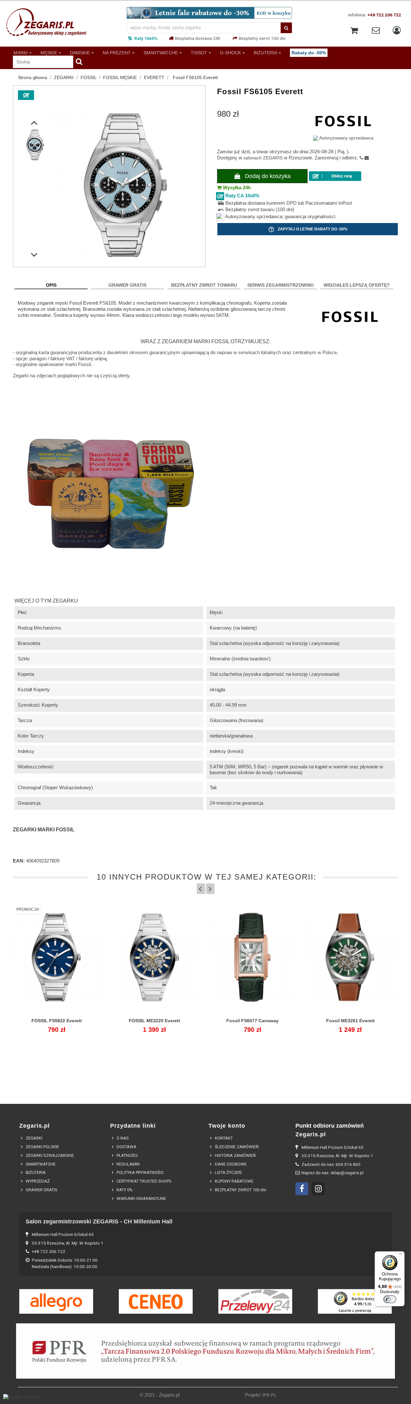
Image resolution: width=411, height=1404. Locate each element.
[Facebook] (301, 1188)
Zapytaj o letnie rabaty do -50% (307, 229)
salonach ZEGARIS (263, 158)
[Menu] (401, 1255)
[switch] (389, 1299)
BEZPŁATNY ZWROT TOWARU (204, 285)
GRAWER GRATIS (127, 285)
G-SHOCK (230, 52)
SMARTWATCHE (161, 52)
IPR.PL (269, 1395)
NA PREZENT (117, 52)
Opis (51, 285)
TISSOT (199, 52)
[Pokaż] (56, 1024)
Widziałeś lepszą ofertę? (357, 285)
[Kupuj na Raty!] (335, 176)
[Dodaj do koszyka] (140, 1024)
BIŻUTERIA (265, 52)
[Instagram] (318, 1188)
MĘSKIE (48, 52)
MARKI (20, 52)
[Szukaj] (286, 27)
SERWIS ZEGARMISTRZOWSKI (280, 285)
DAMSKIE (80, 52)
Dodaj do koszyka (267, 176)
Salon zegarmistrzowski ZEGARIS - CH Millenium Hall (99, 1221)
